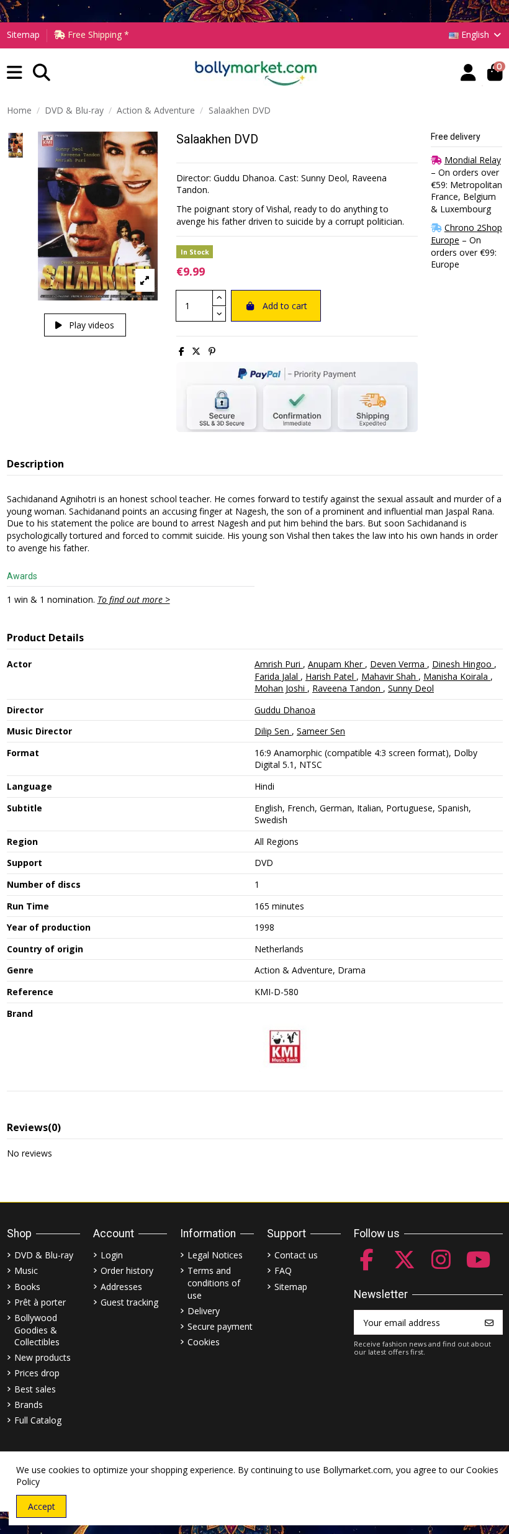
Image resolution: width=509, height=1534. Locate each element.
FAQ (283, 1270)
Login (112, 1255)
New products (42, 1357)
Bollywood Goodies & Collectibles (37, 1330)
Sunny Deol (411, 688)
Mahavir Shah (389, 676)
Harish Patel (330, 676)
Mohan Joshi (280, 688)
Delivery (203, 1311)
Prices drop (37, 1373)
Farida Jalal (277, 676)
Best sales (35, 1389)
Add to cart (285, 306)
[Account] (468, 73)
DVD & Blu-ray (43, 1255)
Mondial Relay (472, 160)
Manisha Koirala (456, 676)
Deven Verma (398, 664)
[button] (14, 73)
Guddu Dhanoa (284, 710)
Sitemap (23, 34)
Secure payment (220, 1326)
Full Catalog (37, 1420)
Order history (127, 1270)
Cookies (203, 1342)
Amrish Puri (278, 664)
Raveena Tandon (347, 688)
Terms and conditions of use (213, 1283)
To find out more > (133, 599)
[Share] (181, 351)
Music (26, 1270)
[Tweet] (196, 351)
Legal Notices (215, 1255)
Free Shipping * (97, 34)
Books (27, 1287)
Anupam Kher (336, 664)
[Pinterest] (212, 351)
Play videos (90, 325)
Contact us (296, 1255)
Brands (28, 1404)
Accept (41, 1506)
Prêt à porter (40, 1302)
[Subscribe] (489, 1322)
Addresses (121, 1287)
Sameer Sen (321, 731)
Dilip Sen (273, 731)
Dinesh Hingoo (463, 664)
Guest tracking (129, 1302)
